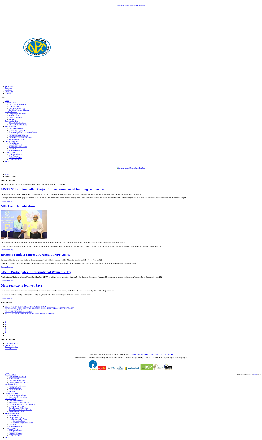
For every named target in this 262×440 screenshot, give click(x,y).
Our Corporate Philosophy (17, 104)
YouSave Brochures (15, 150)
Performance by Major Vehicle (19, 130)
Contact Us (8, 93)
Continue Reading (7, 201)
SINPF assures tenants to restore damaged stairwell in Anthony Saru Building (30, 313)
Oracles (255, 374)
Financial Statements (15, 145)
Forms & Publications (12, 141)
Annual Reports (14, 143)
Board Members (14, 106)
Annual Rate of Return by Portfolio (20, 137)
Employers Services (11, 121)
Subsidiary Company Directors (19, 110)
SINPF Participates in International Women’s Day (36, 272)
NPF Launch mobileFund (19, 206)
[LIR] (158, 369)
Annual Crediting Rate (16, 139)
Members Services (11, 112)
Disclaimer (144, 354)
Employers (8, 88)
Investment (8, 90)
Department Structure (16, 128)
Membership (9, 86)
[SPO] (132, 369)
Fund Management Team (17, 108)
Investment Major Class (16, 134)
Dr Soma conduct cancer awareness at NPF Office (35, 254)
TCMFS (163, 354)
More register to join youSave (21, 285)
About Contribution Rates (17, 123)
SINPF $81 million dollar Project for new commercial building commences (53, 189)
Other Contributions (15, 117)
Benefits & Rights (15, 115)
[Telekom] (97, 369)
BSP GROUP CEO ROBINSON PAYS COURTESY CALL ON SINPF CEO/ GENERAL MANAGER (39, 308)
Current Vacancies (15, 159)
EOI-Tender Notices (15, 154)
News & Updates (10, 152)
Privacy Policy (154, 354)
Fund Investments (10, 126)
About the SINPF (10, 102)
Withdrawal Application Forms (23, 423)
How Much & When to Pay (18, 125)
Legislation (12, 148)
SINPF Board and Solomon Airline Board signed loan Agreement (26, 306)
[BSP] (146, 369)
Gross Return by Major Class (18, 136)
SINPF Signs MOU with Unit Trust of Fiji (18, 312)
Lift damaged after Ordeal (13, 310)
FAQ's (7, 161)
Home (7, 101)
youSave (12, 119)
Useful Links (9, 92)
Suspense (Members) (16, 158)
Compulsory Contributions (17, 114)
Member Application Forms (18, 147)
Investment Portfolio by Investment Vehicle (23, 132)
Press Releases (13, 156)
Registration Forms (19, 421)
